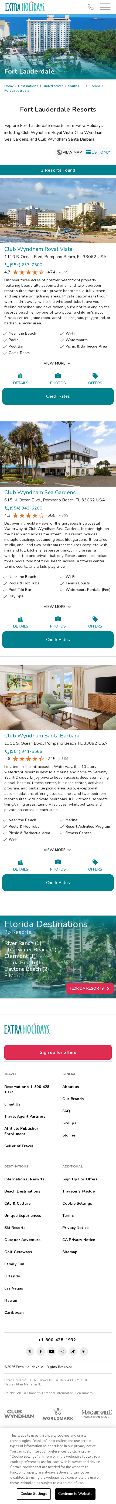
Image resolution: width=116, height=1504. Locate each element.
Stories (69, 1135)
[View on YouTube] (51, 1351)
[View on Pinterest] (84, 1351)
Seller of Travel (18, 1146)
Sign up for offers (58, 1052)
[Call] (90, 7)
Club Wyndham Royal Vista (38, 249)
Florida (94, 86)
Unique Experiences (22, 1215)
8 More (14, 975)
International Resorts (24, 1179)
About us (70, 1086)
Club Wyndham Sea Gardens (40, 492)
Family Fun (14, 1264)
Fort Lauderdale (16, 90)
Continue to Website (75, 1493)
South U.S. (76, 86)
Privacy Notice (75, 1227)
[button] (104, 7)
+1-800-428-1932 (58, 1340)
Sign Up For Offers (80, 1179)
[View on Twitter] (30, 1351)
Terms (68, 1215)
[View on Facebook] (40, 1351)
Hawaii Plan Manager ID (23, 1384)
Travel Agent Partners (24, 1116)
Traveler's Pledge (78, 1191)
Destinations (28, 86)
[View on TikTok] (73, 1351)
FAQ (66, 1111)
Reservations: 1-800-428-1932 (27, 1089)
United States (53, 86)
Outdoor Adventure (22, 1239)
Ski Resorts (15, 1227)
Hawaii (10, 1300)
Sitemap (69, 1252)
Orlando (12, 1276)
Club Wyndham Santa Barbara (42, 735)
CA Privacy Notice (78, 1239)
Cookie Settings (34, 1493)
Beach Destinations (22, 1191)
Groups (69, 1123)
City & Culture (17, 1203)
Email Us (12, 1104)
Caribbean (14, 1312)
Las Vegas (13, 1288)
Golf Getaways (18, 1252)
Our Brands (73, 1098)
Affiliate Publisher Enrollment (21, 1131)
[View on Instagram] (62, 1351)
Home (9, 86)
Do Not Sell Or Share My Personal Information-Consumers (48, 1393)
